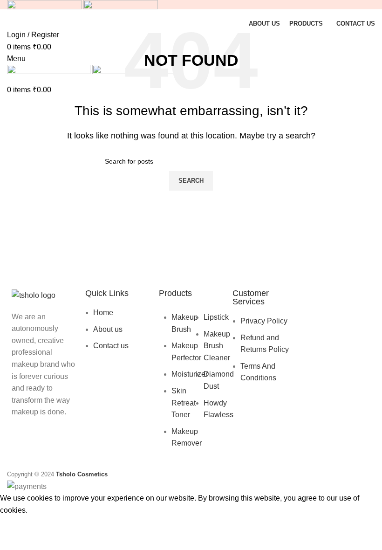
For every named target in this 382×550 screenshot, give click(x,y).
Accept (18, 524)
